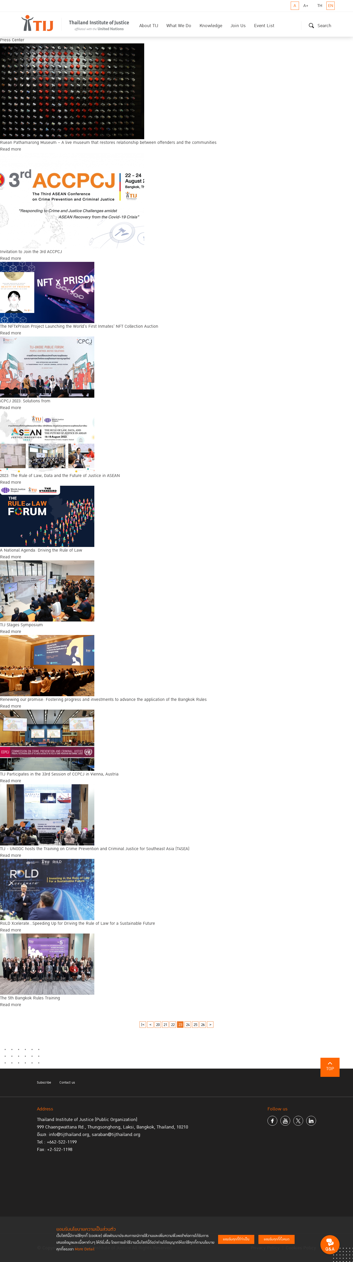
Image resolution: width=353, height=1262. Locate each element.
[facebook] (272, 1121)
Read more (10, 149)
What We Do (178, 25)
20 (158, 1025)
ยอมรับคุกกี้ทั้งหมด (276, 1239)
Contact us (67, 1082)
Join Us (238, 25)
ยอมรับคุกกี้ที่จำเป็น (236, 1239)
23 (180, 1025)
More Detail (84, 1249)
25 (195, 1025)
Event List (264, 25)
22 (173, 1025)
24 (188, 1025)
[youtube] (285, 1121)
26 (203, 1025)
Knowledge (210, 25)
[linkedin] (311, 1121)
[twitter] (298, 1121)
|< (142, 1025)
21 (165, 1025)
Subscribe (44, 1082)
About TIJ (148, 25)
